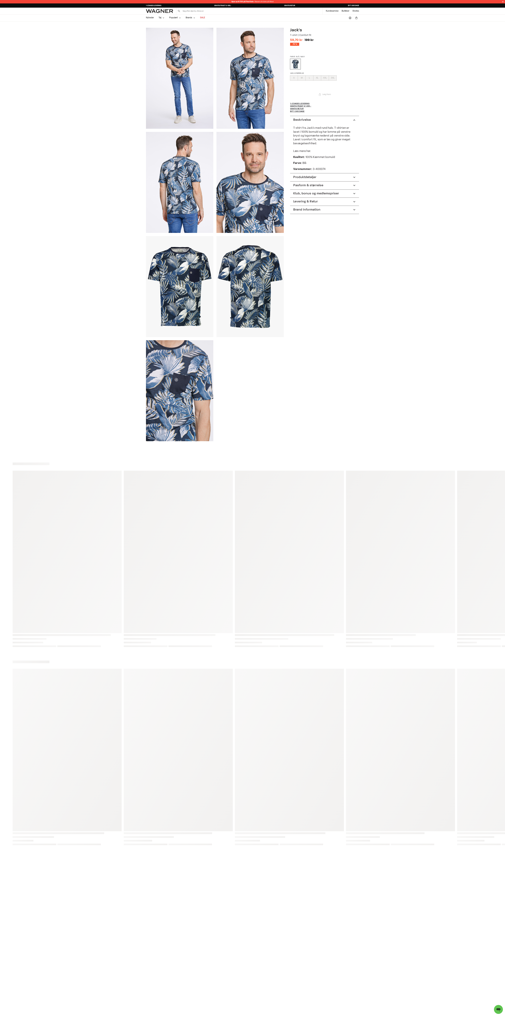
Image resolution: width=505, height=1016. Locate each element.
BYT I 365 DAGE (353, 5)
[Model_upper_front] (250, 78)
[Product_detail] (179, 390)
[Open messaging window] (498, 1009)
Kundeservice (332, 11)
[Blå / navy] (295, 64)
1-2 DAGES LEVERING (153, 5)
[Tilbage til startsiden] (159, 11)
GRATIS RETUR (289, 5)
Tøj (160, 18)
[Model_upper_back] (179, 182)
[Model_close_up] (250, 182)
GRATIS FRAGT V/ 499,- (222, 5)
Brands (189, 18)
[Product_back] (250, 286)
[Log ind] (350, 17)
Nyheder (150, 18)
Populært (173, 18)
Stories (355, 11)
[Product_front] (179, 286)
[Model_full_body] (179, 78)
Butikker (345, 11)
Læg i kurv (326, 94)
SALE (202, 18)
